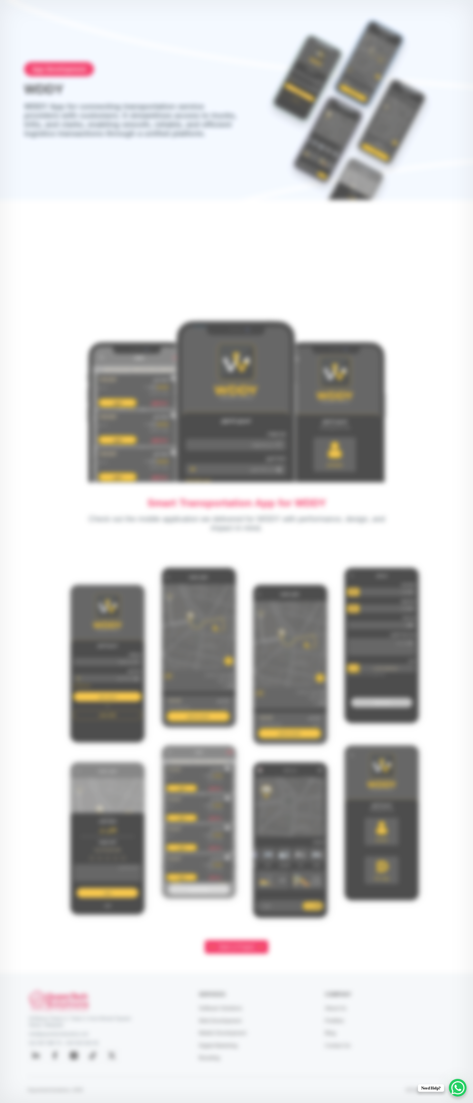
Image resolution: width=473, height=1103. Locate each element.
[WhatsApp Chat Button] (458, 1088)
